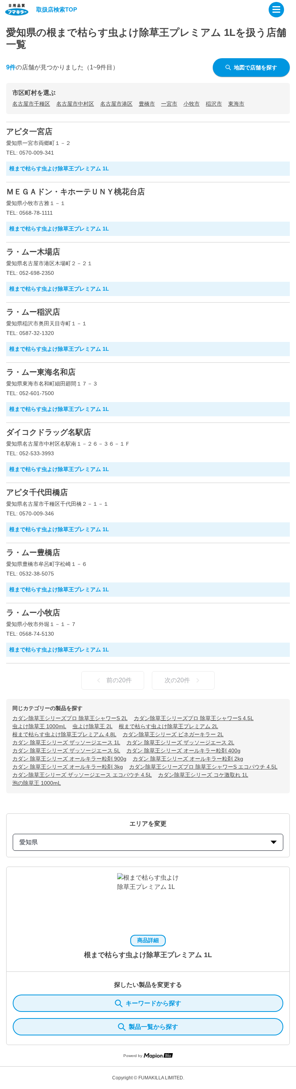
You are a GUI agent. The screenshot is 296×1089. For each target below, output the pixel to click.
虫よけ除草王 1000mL (39, 726)
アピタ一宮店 (29, 131)
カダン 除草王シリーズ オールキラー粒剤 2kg (188, 759)
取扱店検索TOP (56, 9)
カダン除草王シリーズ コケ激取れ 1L (203, 775)
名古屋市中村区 (75, 104)
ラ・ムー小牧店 (33, 612)
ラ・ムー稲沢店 (33, 312)
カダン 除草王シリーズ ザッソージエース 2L (180, 742)
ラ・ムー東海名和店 (41, 372)
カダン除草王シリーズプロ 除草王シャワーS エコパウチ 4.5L (203, 767)
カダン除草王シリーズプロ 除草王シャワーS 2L (70, 718)
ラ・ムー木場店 (33, 251)
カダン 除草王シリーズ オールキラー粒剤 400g (183, 750)
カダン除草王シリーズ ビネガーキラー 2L (173, 734)
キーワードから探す (153, 1003)
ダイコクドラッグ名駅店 (48, 432)
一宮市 (169, 104)
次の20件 (177, 680)
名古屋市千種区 (31, 104)
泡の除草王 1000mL (36, 783)
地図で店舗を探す (255, 67)
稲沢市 (214, 104)
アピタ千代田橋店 (37, 492)
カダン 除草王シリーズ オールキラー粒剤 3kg (67, 767)
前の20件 (119, 680)
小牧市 (191, 104)
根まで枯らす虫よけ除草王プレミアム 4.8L (64, 734)
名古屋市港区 (116, 104)
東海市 (236, 104)
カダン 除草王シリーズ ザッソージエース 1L (66, 742)
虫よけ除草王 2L (92, 726)
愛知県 (28, 842)
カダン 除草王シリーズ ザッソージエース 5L (66, 750)
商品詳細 (148, 940)
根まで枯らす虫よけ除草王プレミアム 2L (168, 726)
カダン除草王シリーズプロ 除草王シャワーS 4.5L (194, 718)
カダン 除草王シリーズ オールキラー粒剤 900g (69, 759)
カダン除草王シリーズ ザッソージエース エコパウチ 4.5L (82, 775)
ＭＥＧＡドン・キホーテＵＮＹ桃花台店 (75, 191)
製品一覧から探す (153, 1026)
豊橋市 (147, 104)
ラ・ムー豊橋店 (33, 552)
